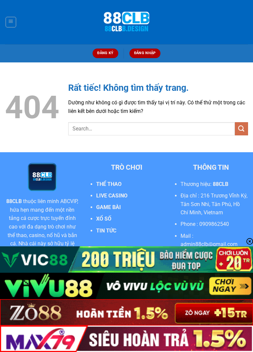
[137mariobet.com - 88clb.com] (126, 22)
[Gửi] (241, 128)
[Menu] (11, 22)
